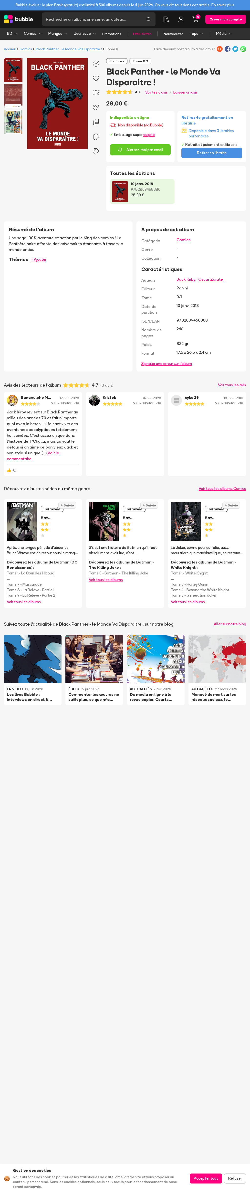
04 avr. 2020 (151, 398)
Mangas (55, 33)
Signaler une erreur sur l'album (166, 363)
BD (9, 33)
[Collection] (166, 19)
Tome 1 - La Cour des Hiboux (30, 573)
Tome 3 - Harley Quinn (189, 584)
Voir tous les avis (232, 385)
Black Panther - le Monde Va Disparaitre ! (69, 49)
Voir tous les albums (24, 602)
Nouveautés (174, 34)
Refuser (235, 1178)
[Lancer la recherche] (149, 19)
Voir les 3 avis (156, 92)
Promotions (111, 34)
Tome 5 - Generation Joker (194, 595)
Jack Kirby (186, 279)
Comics (30, 33)
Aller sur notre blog (230, 624)
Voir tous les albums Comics (222, 488)
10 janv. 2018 (233, 398)
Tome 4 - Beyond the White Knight (200, 590)
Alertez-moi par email (144, 149)
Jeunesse (82, 33)
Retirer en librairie (212, 153)
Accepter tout (206, 1178)
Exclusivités (142, 34)
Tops (194, 33)
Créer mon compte (225, 19)
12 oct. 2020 (69, 398)
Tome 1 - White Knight (189, 573)
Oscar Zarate (210, 279)
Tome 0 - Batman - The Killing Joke (118, 573)
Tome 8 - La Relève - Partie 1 (30, 590)
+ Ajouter (38, 259)
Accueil (10, 49)
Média (221, 33)
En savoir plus (222, 5)
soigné (149, 134)
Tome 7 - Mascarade (24, 584)
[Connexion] (181, 19)
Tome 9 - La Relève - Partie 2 (31, 595)
